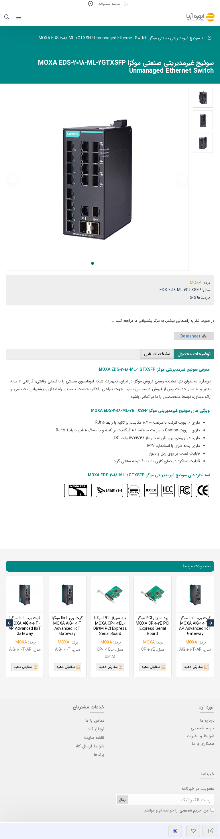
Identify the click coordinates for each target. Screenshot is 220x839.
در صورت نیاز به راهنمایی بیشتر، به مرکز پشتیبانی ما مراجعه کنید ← (162, 321)
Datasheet (190, 336)
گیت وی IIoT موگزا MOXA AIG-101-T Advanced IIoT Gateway (67, 625)
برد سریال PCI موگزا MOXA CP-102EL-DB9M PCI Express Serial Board (110, 625)
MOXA (195, 283)
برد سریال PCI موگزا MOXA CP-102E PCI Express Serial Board (152, 625)
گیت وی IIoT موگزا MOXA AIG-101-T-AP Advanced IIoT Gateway (195, 625)
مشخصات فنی (157, 354)
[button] (182, 179)
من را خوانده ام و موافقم (176, 810)
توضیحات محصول (194, 354)
